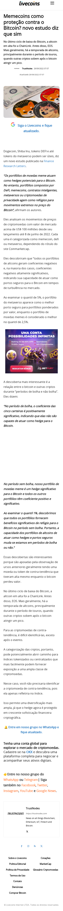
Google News (46, 791)
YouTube (26, 791)
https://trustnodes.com (36, 813)
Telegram (31, 779)
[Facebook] (21, 846)
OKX (29, 752)
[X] (27, 830)
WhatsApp (11, 779)
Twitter (42, 785)
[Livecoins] (29, 3)
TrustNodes (27, 68)
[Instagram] (28, 846)
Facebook (29, 785)
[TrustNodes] (17, 68)
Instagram (11, 791)
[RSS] (35, 846)
